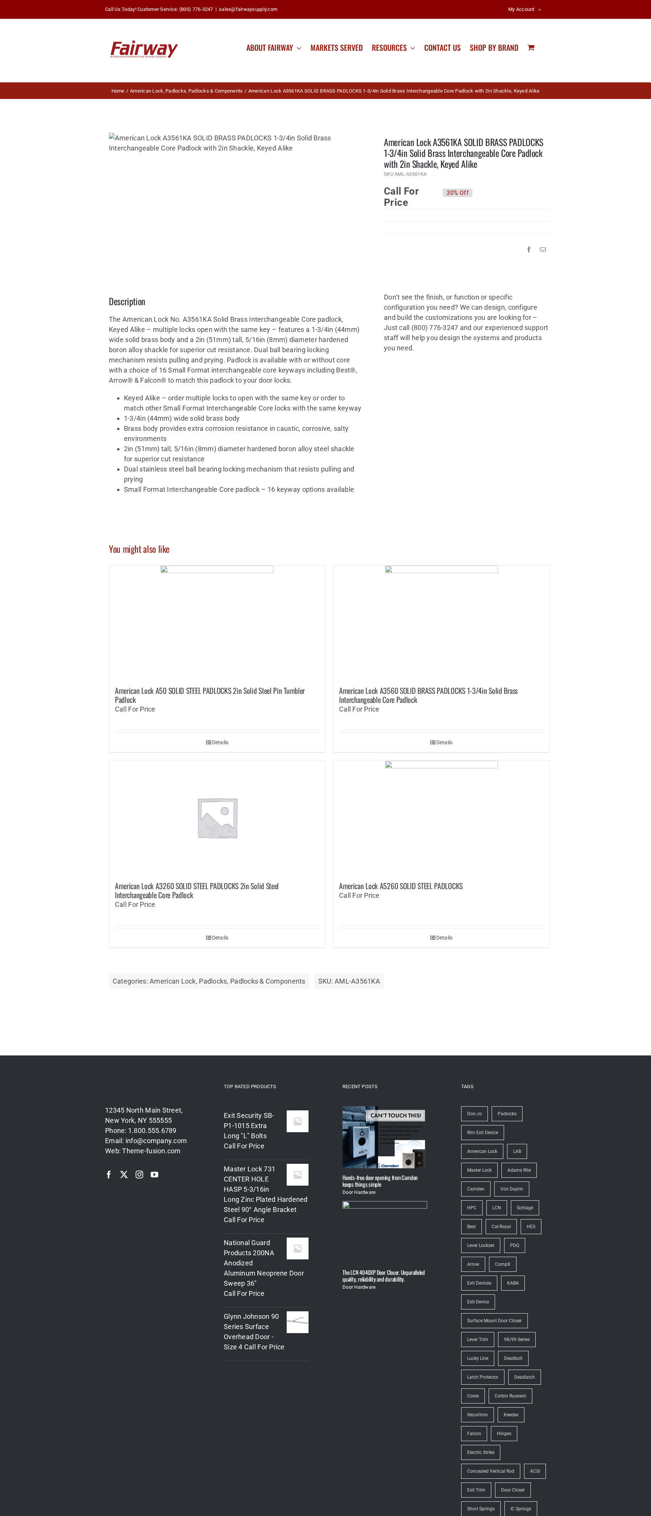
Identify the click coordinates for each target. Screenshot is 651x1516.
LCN (496, 1207)
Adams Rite (519, 1170)
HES (531, 1226)
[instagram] (139, 1174)
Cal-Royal (501, 1226)
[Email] (543, 249)
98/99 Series (517, 1339)
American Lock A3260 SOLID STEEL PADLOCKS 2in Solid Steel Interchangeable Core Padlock (197, 890)
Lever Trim (477, 1339)
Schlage (525, 1207)
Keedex (511, 1414)
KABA (513, 1283)
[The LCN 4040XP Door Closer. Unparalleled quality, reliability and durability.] (384, 1232)
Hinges (504, 1433)
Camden (475, 1189)
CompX (502, 1264)
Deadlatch (524, 1377)
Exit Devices (479, 1283)
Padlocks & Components (268, 981)
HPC (472, 1207)
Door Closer (513, 1490)
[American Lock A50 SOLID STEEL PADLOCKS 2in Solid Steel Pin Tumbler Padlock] (217, 622)
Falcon (474, 1433)
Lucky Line (477, 1358)
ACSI (535, 1471)
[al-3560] (235, 143)
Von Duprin (511, 1189)
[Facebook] (529, 249)
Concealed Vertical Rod (490, 1471)
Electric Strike (480, 1452)
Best (471, 1226)
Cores (473, 1396)
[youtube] (154, 1174)
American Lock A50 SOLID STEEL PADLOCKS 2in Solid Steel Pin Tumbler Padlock (210, 695)
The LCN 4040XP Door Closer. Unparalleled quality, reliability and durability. (383, 1275)
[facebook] (109, 1174)
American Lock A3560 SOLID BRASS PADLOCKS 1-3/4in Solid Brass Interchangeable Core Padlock (428, 695)
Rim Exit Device (482, 1132)
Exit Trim (476, 1490)
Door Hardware (359, 1192)
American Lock (173, 981)
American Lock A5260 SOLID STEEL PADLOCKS (401, 885)
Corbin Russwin (510, 1396)
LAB (517, 1151)
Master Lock (479, 1170)
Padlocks (213, 981)
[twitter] (124, 1174)
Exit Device (478, 1302)
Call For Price (401, 193)
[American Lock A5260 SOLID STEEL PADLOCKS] (441, 817)
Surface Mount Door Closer (494, 1320)
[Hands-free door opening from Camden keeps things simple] (384, 1137)
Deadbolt (513, 1358)
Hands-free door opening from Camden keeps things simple (380, 1180)
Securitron (477, 1414)
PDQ (514, 1245)
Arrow (473, 1264)
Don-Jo (474, 1113)
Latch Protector (482, 1377)
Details (220, 742)
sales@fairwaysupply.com (248, 9)
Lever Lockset (480, 1245)
